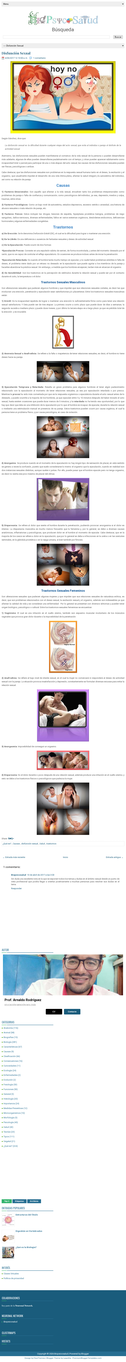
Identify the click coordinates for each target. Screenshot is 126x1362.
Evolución (8, 1080)
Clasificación (10, 1056)
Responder (16, 888)
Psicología (9, 1122)
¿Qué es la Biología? (26, 1247)
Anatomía (8, 1028)
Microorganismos (12, 1113)
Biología (7, 1042)
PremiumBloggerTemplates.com (87, 1358)
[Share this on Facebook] (8, 838)
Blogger (85, 1354)
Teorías (7, 1132)
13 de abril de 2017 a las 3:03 (40, 875)
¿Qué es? (7, 843)
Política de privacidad (14, 1278)
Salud (42, 843)
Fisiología (8, 1084)
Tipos (6, 1136)
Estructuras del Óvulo (27, 1215)
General (7, 1094)
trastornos (51, 843)
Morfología (9, 1117)
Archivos (34, 1201)
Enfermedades (11, 1075)
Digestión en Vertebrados (29, 1231)
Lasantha (67, 1358)
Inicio (65, 857)
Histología (8, 1099)
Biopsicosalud (18, 875)
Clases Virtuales (11, 1273)
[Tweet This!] (10, 838)
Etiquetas (19, 1201)
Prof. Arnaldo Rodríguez (23, 1000)
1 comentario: (39, 58)
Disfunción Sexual (16, 53)
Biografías (8, 1037)
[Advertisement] (63, 1174)
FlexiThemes (39, 1358)
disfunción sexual (29, 843)
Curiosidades (10, 1066)
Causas (16, 843)
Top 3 (6, 1201)
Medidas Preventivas (13, 1108)
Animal (7, 1032)
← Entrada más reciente (14, 857)
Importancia (9, 1103)
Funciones (8, 1089)
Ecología (8, 1070)
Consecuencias (11, 1061)
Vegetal (7, 1141)
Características (11, 1047)
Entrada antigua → (114, 857)
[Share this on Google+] (12, 838)
